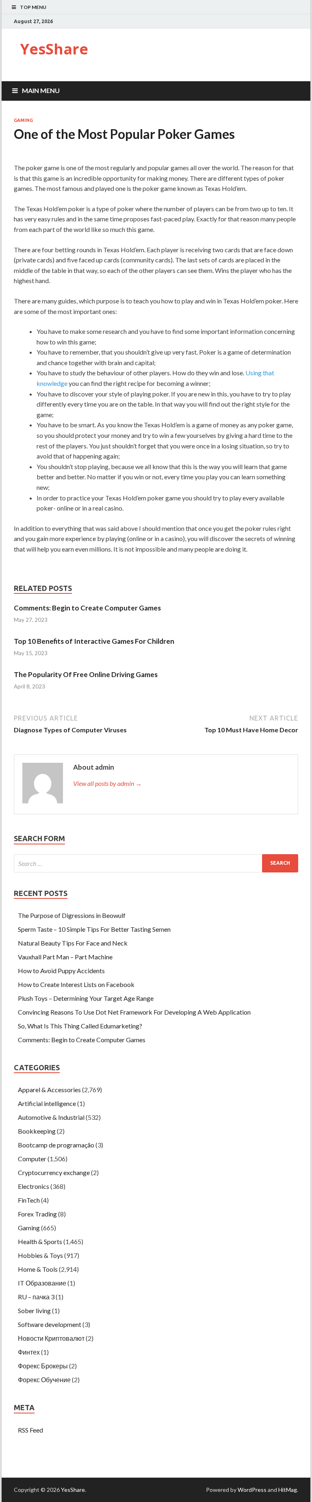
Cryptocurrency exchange (54, 1172)
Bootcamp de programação (56, 1145)
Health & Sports (40, 1241)
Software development (49, 1324)
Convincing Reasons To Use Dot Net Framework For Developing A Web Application (134, 1012)
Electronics (33, 1186)
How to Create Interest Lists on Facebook (76, 984)
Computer (32, 1158)
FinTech (29, 1200)
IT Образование (42, 1283)
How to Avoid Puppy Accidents (61, 970)
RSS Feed (30, 1430)
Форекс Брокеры (43, 1366)
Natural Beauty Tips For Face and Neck (73, 943)
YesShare (54, 49)
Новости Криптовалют (51, 1338)
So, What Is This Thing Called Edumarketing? (80, 1026)
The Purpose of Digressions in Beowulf (72, 915)
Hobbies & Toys (40, 1255)
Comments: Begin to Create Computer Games (87, 608)
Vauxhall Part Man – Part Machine (65, 957)
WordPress (252, 1489)
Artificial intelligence (47, 1103)
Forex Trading (37, 1214)
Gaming (23, 120)
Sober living (34, 1310)
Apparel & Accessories (49, 1089)
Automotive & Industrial (51, 1117)
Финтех (29, 1352)
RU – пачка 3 (36, 1297)
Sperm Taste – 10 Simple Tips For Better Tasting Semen (94, 929)
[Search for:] (156, 863)
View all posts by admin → (107, 783)
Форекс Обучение (44, 1379)
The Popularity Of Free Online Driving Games (86, 674)
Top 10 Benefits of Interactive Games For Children (94, 641)
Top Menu (33, 7)
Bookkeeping (37, 1131)
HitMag (287, 1489)
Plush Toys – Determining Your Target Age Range (86, 998)
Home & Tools (38, 1269)
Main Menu (41, 90)
